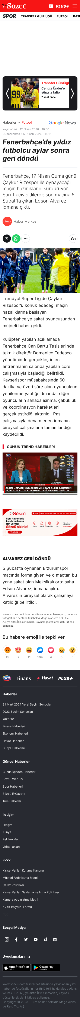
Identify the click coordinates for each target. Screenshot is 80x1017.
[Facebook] (16, 939)
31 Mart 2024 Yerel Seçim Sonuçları (27, 704)
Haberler (9, 122)
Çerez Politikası (13, 885)
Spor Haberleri (13, 786)
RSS (5, 914)
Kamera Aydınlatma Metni (20, 899)
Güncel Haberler (16, 761)
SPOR (9, 16)
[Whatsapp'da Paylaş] (16, 238)
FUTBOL (62, 16)
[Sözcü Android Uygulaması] (46, 967)
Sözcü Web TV (13, 779)
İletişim (7, 825)
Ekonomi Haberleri (15, 733)
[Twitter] (26, 939)
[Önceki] (7, 93)
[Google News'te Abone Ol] (62, 123)
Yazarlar (8, 719)
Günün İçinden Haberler (19, 772)
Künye (7, 832)
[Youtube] (35, 939)
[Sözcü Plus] (65, 678)
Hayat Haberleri (13, 741)
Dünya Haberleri (14, 748)
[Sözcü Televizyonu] (7, 678)
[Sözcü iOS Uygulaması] (17, 967)
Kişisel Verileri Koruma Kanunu (23, 870)
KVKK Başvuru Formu (17, 907)
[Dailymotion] (45, 939)
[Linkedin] (55, 939)
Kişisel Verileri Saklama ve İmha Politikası (31, 892)
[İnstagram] (7, 939)
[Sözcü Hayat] (44, 678)
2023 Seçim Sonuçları (18, 711)
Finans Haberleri (14, 726)
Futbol (27, 122)
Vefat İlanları (11, 846)
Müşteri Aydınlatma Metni (20, 877)
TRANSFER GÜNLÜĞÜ (36, 16)
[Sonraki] (72, 93)
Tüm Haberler (12, 801)
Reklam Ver (10, 839)
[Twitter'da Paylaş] (7, 238)
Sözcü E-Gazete (14, 793)
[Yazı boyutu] (73, 238)
